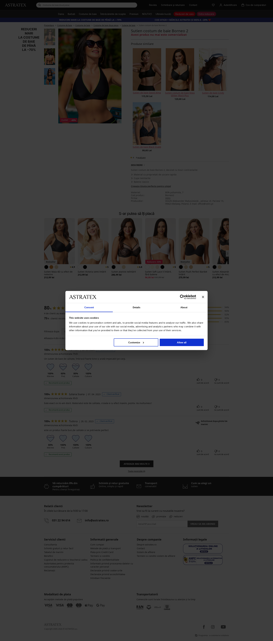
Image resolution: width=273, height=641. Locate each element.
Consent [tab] (89, 307)
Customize (134, 342)
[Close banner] (203, 297)
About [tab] (183, 307)
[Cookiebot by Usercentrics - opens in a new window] (182, 297)
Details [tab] (136, 307)
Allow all (181, 342)
